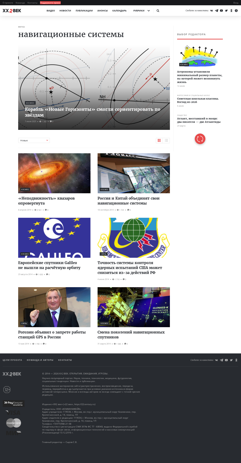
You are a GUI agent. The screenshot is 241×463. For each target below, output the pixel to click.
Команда (20, 2)
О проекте (8, 2)
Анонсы (102, 10)
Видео (51, 10)
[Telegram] (216, 10)
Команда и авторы (40, 360)
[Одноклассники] (231, 10)
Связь (103, 254)
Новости (65, 10)
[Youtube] (221, 10)
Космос (30, 103)
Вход (235, 2)
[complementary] (198, 88)
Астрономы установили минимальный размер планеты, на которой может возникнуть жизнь (199, 77)
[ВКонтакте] (211, 10)
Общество (182, 115)
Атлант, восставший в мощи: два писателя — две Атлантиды (199, 120)
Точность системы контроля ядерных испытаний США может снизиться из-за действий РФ (130, 268)
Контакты (33, 2)
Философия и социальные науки (193, 95)
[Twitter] (226, 10)
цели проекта (13, 360)
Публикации (84, 10)
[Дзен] (236, 10)
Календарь (119, 10)
